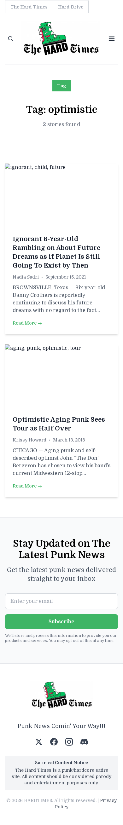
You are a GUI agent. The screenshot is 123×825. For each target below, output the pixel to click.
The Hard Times (29, 6)
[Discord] (84, 742)
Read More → (27, 323)
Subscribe (61, 622)
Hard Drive (70, 6)
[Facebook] (54, 742)
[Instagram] (69, 742)
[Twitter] (39, 742)
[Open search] (10, 38)
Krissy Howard (29, 439)
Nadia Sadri (26, 277)
